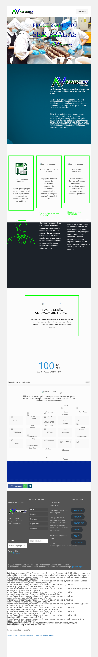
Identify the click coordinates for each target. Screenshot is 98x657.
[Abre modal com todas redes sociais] (29, 486)
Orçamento (34, 524)
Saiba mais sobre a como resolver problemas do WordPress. (30, 635)
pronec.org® (77, 567)
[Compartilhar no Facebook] (16, 486)
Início (32, 509)
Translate (17, 553)
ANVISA (78, 510)
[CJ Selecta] (16, 420)
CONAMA (78, 542)
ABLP (76, 536)
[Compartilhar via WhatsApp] (25, 486)
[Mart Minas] (82, 420)
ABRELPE (79, 523)
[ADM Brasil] (16, 432)
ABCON (78, 517)
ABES (77, 529)
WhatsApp (82, 11)
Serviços (33, 519)
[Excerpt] (82, 443)
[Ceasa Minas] (32, 432)
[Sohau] (65, 443)
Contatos (33, 528)
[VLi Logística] (32, 443)
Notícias (33, 514)
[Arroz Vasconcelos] (82, 432)
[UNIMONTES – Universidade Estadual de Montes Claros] (49, 443)
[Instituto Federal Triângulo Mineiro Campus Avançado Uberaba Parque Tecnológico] (65, 432)
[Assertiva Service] (22, 11)
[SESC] (16, 443)
